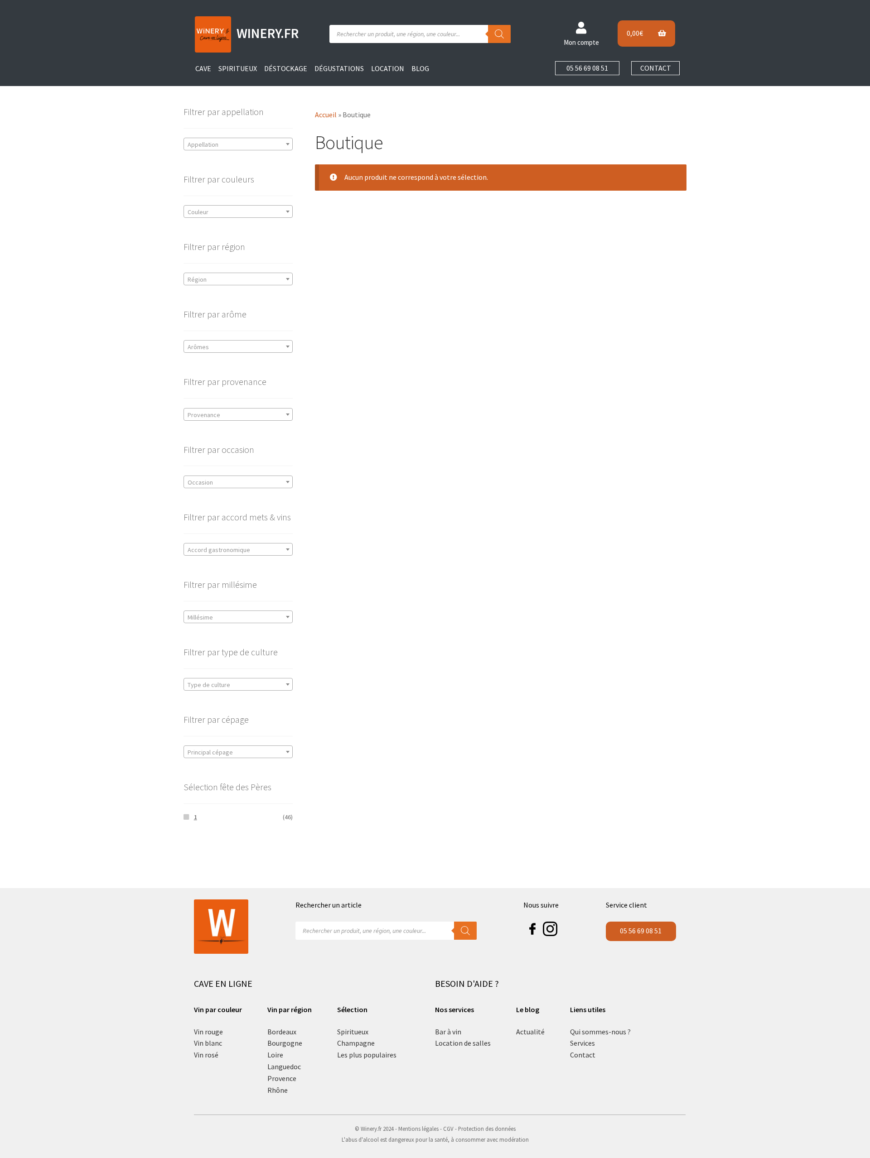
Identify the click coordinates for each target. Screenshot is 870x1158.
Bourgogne (284, 1042)
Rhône (277, 1090)
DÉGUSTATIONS (339, 68)
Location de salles (463, 1042)
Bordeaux (281, 1031)
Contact (582, 1054)
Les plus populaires (366, 1054)
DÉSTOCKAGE (285, 68)
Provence (281, 1078)
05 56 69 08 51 (587, 67)
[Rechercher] (499, 34)
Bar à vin (448, 1031)
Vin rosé (206, 1054)
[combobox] (238, 144)
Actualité (530, 1031)
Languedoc (284, 1066)
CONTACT (655, 67)
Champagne (356, 1042)
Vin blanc (208, 1042)
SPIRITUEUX (237, 68)
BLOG (420, 68)
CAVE (203, 68)
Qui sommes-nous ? (600, 1031)
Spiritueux (352, 1031)
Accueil (326, 114)
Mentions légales (418, 1128)
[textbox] (238, 144)
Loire (275, 1054)
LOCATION (387, 68)
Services (582, 1042)
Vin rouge (208, 1031)
